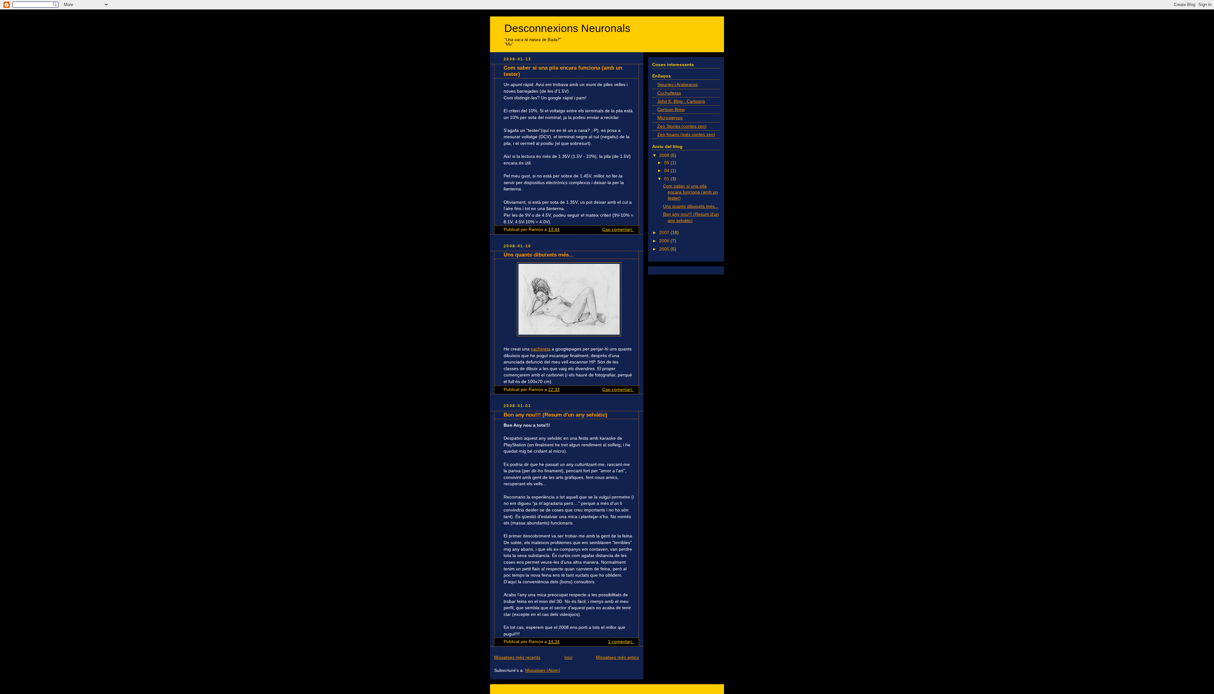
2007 (665, 232)
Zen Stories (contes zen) (682, 126)
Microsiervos (670, 117)
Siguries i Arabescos (677, 84)
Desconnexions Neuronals (567, 28)
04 (667, 170)
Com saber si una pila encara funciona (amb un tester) (690, 192)
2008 (665, 155)
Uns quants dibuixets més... (538, 255)
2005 (665, 249)
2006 (665, 241)
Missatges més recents (517, 657)
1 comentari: (621, 641)
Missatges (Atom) (542, 670)
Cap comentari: (618, 229)
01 (667, 179)
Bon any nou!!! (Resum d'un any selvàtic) (555, 415)
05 (667, 162)
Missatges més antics (617, 657)
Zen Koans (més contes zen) (686, 134)
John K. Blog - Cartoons (681, 101)
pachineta (540, 349)
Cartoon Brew (671, 109)
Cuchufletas (669, 93)
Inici (568, 657)
